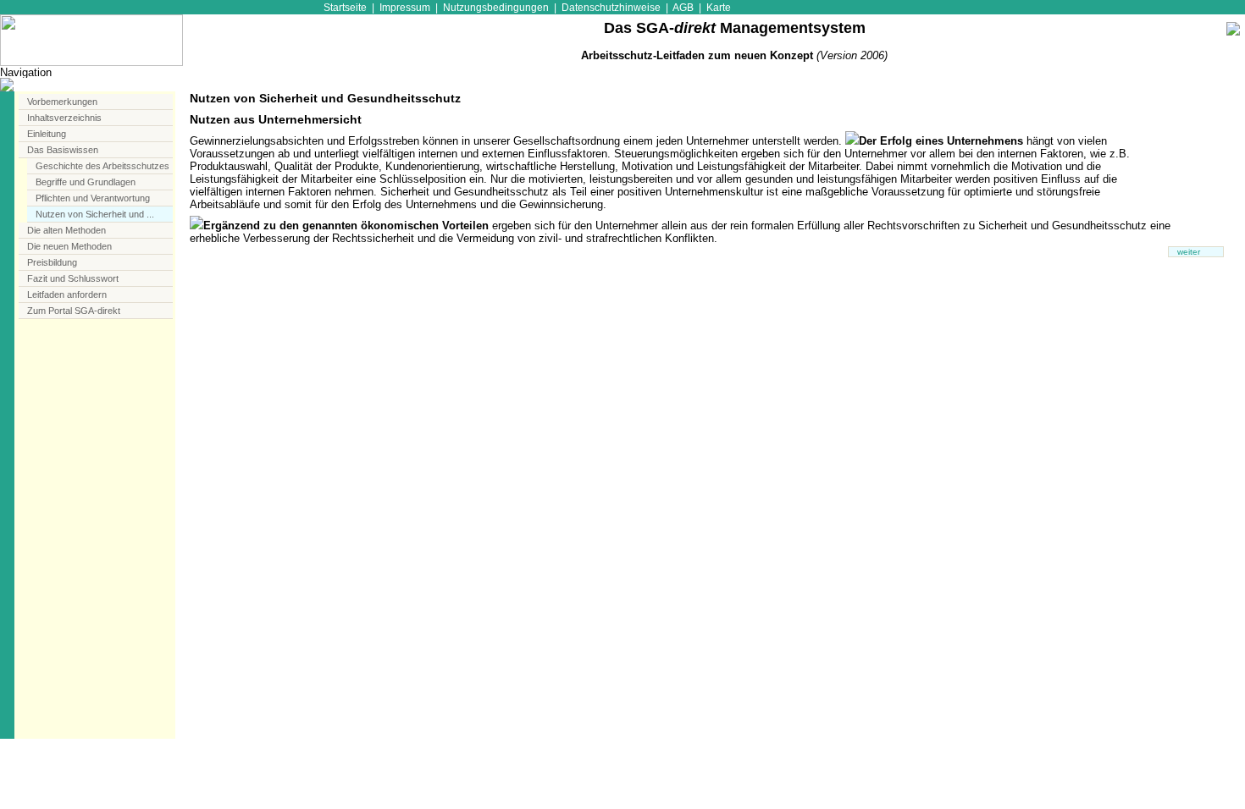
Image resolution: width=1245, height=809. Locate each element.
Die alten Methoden (66, 230)
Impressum (404, 7)
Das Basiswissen (62, 150)
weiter (1188, 251)
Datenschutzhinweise (611, 7)
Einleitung (46, 134)
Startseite (345, 7)
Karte (718, 7)
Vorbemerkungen (62, 101)
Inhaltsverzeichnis (64, 118)
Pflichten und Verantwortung (93, 198)
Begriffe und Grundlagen (86, 182)
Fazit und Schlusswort (73, 278)
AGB (683, 7)
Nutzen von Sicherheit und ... (95, 214)
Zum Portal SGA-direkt (73, 310)
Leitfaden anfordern (67, 294)
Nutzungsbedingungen (496, 7)
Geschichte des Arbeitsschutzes (102, 166)
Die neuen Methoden (69, 246)
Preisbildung (52, 262)
